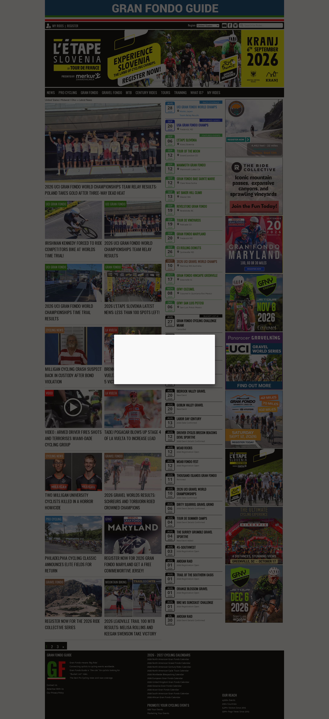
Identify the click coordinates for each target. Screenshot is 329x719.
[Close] (215, 334)
